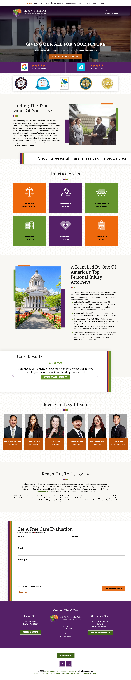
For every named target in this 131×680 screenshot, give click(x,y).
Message (22, 559)
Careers (89, 3)
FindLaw (95, 673)
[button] (13, 375)
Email (21, 548)
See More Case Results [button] (55, 377)
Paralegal (13, 443)
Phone (75, 536)
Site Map (46, 673)
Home (29, 3)
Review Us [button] (65, 655)
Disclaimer (23, 592)
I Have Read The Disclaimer (32, 587)
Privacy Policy (56, 673)
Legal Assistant (97, 443)
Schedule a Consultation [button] (65, 56)
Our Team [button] (57, 3)
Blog (94, 3)
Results (81, 3)
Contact (100, 3)
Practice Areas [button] (70, 3)
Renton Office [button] (30, 632)
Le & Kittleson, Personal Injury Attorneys (60, 671)
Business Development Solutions (76, 673)
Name (21, 536)
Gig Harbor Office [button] (100, 632)
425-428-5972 (111, 13)
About (35, 3)
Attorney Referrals (46, 3)
